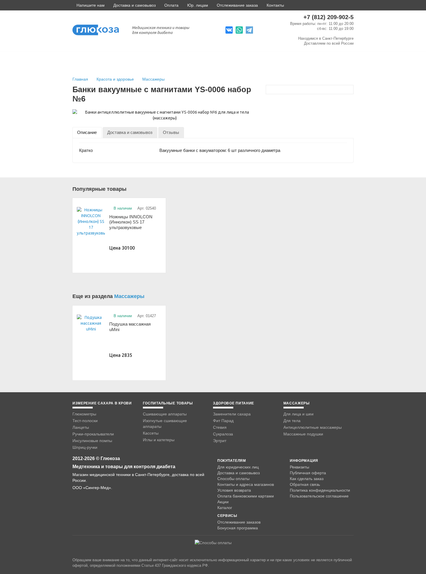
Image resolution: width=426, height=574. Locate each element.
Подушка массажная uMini (130, 326)
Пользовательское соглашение (319, 496)
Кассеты (151, 433)
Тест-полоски (85, 420)
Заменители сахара (232, 414)
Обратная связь (305, 484)
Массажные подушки (303, 434)
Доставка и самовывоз (134, 5)
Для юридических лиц (238, 467)
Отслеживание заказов (239, 522)
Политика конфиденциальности (320, 490)
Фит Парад (223, 420)
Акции (223, 501)
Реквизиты (299, 467)
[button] (88, 5)
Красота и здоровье (116, 79)
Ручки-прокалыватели (93, 434)
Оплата (171, 5)
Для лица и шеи (298, 414)
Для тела (292, 420)
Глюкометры (84, 414)
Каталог (224, 507)
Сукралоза (223, 434)
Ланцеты (80, 427)
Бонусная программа (237, 528)
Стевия (220, 427)
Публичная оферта (308, 473)
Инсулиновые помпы (92, 440)
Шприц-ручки (84, 447)
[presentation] (87, 132)
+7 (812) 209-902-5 (328, 17)
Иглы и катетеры (158, 439)
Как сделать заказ (306, 478)
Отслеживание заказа (237, 5)
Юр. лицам (197, 5)
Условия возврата (234, 490)
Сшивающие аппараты (165, 414)
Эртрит (219, 440)
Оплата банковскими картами (245, 496)
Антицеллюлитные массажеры (312, 427)
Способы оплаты (233, 478)
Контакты (275, 5)
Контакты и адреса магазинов (245, 484)
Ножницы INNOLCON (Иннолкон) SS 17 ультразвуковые (130, 222)
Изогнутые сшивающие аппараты (165, 423)
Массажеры (153, 79)
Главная (80, 79)
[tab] (87, 132)
